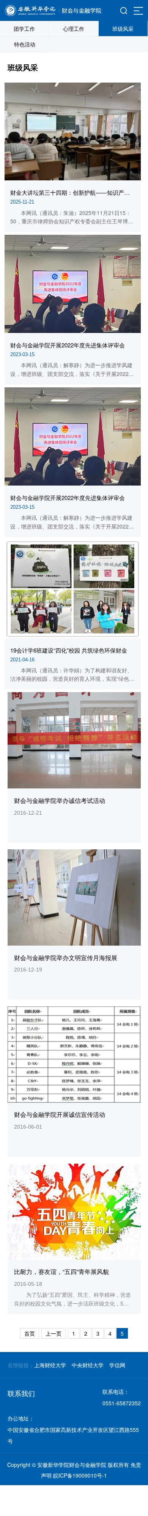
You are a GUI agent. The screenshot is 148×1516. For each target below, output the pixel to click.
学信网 (117, 1365)
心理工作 (73, 28)
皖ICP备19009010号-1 (80, 1475)
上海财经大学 (50, 1365)
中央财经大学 (88, 1365)
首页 (29, 1333)
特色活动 (24, 44)
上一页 (53, 1333)
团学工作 (24, 28)
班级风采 (123, 28)
